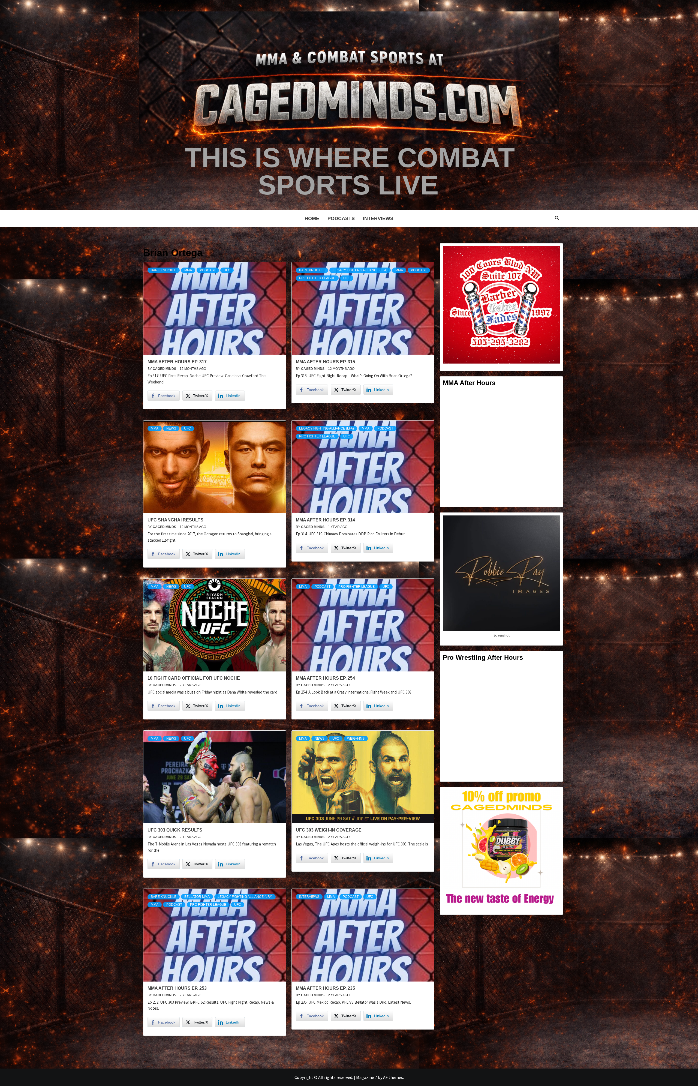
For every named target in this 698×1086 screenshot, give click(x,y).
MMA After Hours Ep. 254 (325, 678)
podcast (208, 270)
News (171, 428)
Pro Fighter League (317, 278)
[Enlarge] (553, 253)
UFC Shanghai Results (175, 520)
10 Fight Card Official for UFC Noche (194, 678)
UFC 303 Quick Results (175, 830)
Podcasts (341, 218)
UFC (227, 270)
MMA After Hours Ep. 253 (177, 988)
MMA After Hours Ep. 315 (325, 361)
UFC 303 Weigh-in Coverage (329, 830)
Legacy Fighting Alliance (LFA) (360, 270)
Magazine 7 (366, 1077)
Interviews (378, 218)
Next (157, 1055)
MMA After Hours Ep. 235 (325, 988)
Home (312, 218)
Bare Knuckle (163, 270)
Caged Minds (165, 369)
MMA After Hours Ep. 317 (177, 361)
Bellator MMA (197, 897)
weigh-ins (356, 738)
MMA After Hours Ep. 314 (325, 520)
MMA (188, 270)
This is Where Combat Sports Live (350, 171)
